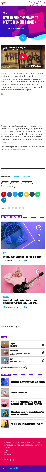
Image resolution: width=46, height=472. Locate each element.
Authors (5, 183)
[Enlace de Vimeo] (3, 3)
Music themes (27, 183)
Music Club (15, 183)
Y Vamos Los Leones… (19, 392)
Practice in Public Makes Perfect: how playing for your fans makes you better (20, 302)
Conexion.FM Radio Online (20, 177)
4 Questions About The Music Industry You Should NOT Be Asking (27, 413)
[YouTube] (5, 460)
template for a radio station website (16, 149)
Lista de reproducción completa (14, 368)
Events (6, 296)
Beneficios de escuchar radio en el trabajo (22, 257)
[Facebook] (14, 460)
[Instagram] (10, 460)
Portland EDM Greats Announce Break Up (27, 423)
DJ (5, 12)
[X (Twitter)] (7, 460)
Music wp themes (8, 186)
